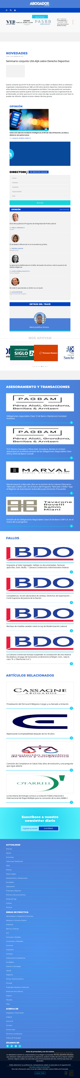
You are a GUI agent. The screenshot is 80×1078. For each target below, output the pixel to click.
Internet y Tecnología (13, 966)
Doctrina (9, 907)
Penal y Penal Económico (15, 979)
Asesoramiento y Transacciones (16, 878)
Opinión (8, 853)
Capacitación (10, 886)
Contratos (9, 954)
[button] (6, 10)
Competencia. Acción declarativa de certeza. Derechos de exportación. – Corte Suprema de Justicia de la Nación (39, 596)
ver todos (64, 209)
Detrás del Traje (11, 899)
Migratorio (9, 975)
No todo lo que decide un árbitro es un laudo (26, 288)
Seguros (9, 996)
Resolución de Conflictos (14, 991)
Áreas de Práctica (66, 13)
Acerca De (9, 1021)
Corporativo (10, 950)
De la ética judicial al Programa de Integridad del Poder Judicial (33, 224)
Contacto (9, 1025)
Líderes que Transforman (14, 861)
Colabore (9, 1017)
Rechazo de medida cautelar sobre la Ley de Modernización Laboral (37, 626)
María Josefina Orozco (39, 327)
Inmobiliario (10, 962)
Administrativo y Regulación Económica (19, 916)
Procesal (9, 983)
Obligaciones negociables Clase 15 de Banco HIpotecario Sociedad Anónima (36, 417)
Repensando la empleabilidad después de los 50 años (31, 733)
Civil (7, 933)
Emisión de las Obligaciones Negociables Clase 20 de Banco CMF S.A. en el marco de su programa (40, 520)
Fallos (8, 865)
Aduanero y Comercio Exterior (16, 920)
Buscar (40, 203)
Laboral (8, 970)
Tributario (9, 1000)
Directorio (44, 13)
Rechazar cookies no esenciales (39, 1067)
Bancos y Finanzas (12, 929)
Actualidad (10, 13)
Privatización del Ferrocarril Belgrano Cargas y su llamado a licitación (37, 704)
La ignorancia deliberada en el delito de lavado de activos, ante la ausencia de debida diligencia (38, 266)
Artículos (9, 849)
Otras (8, 1004)
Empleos (35, 13)
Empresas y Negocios (13, 891)
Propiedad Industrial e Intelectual (17, 987)
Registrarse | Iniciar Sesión (15, 1013)
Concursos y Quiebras (13, 937)
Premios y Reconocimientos (15, 895)
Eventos (9, 903)
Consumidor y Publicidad (14, 941)
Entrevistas (10, 857)
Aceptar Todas (40, 1073)
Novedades (10, 882)
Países (54, 13)
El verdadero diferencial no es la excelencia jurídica (28, 244)
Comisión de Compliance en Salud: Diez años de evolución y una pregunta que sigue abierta (40, 764)
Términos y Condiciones (14, 1034)
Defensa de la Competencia (15, 958)
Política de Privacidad (13, 1038)
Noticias (9, 870)
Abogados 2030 (24, 13)
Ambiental (9, 924)
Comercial (9, 945)
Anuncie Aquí (10, 1029)
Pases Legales (11, 874)
